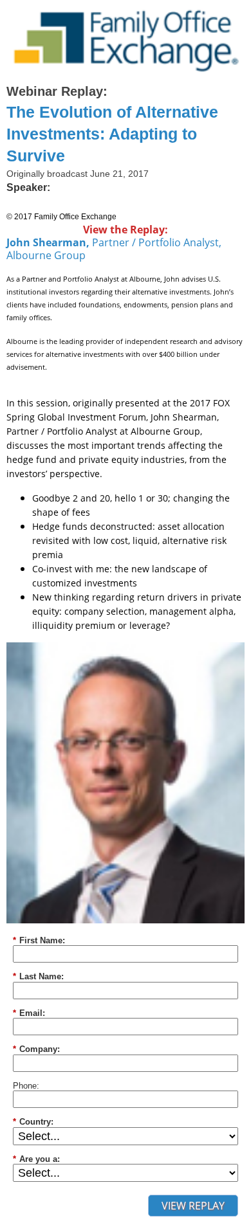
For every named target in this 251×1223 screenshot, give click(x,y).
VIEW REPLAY (193, 1206)
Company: (36, 1049)
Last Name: (38, 976)
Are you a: (36, 1159)
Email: (29, 1013)
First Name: (39, 940)
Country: (33, 1122)
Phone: (26, 1086)
